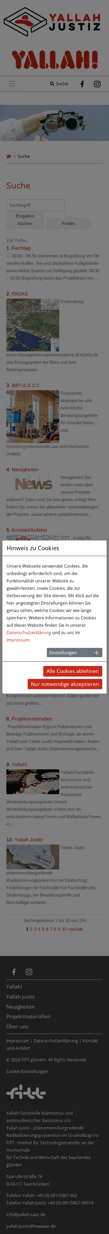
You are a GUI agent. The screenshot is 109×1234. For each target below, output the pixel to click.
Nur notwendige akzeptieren (65, 683)
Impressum (18, 640)
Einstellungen (63, 652)
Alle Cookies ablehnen (73, 671)
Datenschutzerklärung (29, 632)
